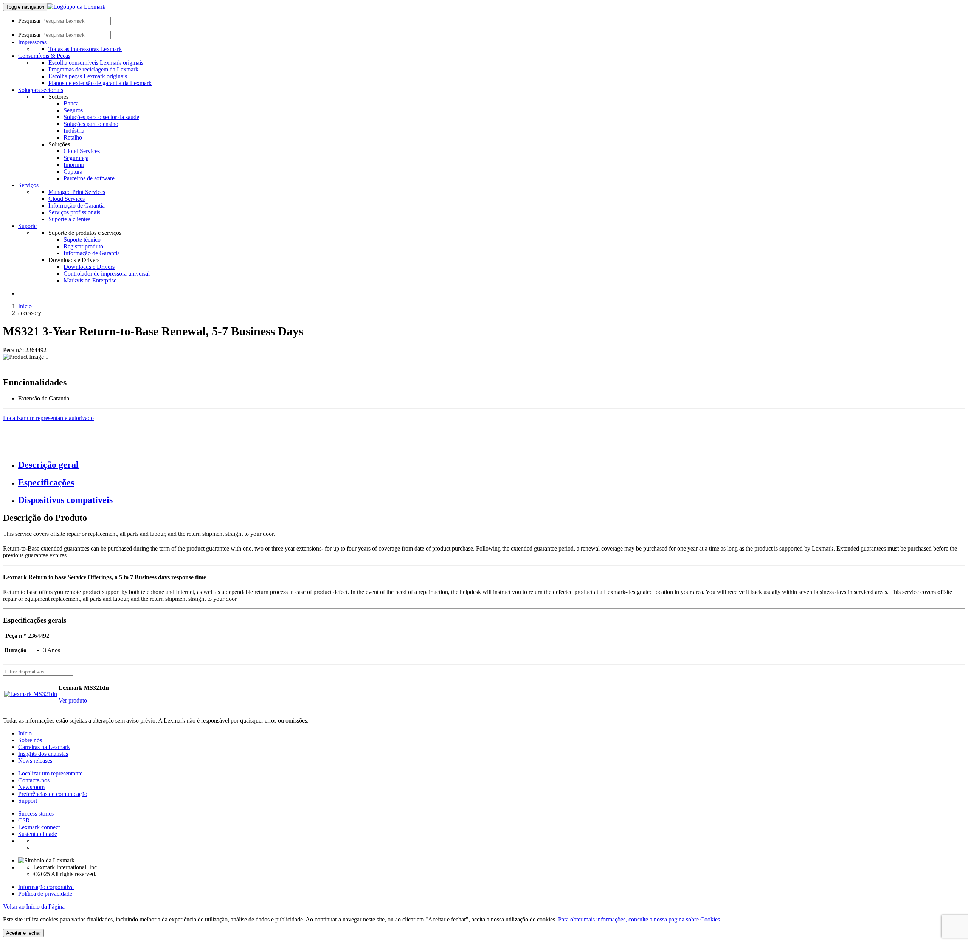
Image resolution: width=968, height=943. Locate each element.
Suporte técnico (82, 239)
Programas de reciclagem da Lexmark (93, 69)
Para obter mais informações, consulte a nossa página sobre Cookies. (639, 919)
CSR (24, 820)
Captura (73, 171)
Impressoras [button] (32, 42)
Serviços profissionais (74, 212)
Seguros (73, 110)
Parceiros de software (89, 178)
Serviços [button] (28, 185)
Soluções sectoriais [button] (40, 90)
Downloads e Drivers (89, 267)
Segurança (76, 158)
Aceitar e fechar (23, 933)
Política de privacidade (45, 893)
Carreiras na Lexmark (44, 747)
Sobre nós (30, 740)
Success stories (36, 813)
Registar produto (83, 246)
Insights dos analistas (43, 754)
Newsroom (31, 787)
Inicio (25, 306)
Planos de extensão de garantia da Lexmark (100, 83)
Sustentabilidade (37, 834)
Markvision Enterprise (90, 280)
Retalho (73, 137)
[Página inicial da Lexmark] (76, 6)
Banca (71, 103)
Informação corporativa (46, 887)
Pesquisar (29, 20)
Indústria (74, 130)
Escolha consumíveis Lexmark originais (95, 62)
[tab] (491, 465)
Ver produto (73, 700)
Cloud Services (82, 151)
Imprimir (74, 164)
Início (25, 733)
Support (27, 800)
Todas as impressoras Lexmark (85, 49)
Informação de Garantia (76, 205)
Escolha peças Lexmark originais (87, 76)
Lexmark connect (39, 827)
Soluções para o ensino (91, 124)
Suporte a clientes (69, 219)
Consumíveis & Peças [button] (44, 56)
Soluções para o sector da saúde (101, 117)
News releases (35, 760)
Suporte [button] (27, 226)
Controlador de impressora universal (107, 273)
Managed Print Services (76, 192)
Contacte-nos (34, 780)
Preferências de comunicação (52, 794)
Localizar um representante (50, 773)
